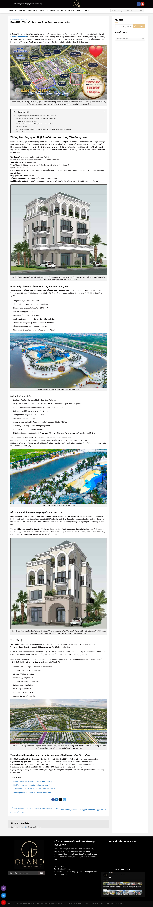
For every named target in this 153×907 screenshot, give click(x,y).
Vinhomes (42, 10)
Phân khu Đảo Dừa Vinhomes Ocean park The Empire (33, 781)
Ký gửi (63, 10)
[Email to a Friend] (60, 799)
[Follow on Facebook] (139, 4)
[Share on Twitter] (56, 799)
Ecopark (31, 10)
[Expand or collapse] (104, 111)
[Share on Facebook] (53, 799)
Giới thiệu (23, 10)
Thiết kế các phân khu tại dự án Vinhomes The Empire (34, 788)
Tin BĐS (71, 10)
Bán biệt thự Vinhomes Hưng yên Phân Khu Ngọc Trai (82, 809)
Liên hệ (86, 10)
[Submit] (142, 10)
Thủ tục (79, 10)
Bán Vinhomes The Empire (18, 19)
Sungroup (54, 10)
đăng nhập (22, 827)
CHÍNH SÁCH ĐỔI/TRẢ (97, 903)
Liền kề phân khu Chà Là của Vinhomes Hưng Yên (32, 785)
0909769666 (61, 866)
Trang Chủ (12, 10)
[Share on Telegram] (64, 799)
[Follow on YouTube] (142, 4)
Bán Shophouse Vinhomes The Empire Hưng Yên (32, 792)
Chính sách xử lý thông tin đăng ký (54, 903)
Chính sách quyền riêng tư (114, 903)
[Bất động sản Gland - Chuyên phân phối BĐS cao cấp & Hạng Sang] (76, 4)
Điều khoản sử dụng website (78, 903)
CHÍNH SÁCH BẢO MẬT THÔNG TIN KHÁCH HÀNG (23, 903)
